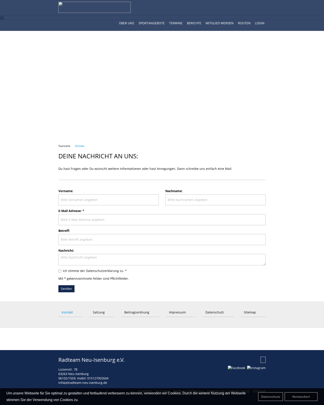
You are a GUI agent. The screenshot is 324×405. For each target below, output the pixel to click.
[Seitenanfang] (263, 360)
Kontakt (79, 146)
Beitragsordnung (136, 312)
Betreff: (64, 231)
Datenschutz (270, 396)
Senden (66, 289)
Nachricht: (66, 250)
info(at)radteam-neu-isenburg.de (82, 383)
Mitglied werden (220, 23)
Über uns (126, 23)
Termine (175, 23)
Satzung (98, 312)
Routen (244, 23)
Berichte (194, 23)
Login (259, 23)
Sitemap (249, 312)
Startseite (64, 146)
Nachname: (173, 191)
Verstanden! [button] (301, 396)
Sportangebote (152, 23)
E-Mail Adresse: (71, 211)
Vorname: (65, 191)
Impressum (177, 312)
